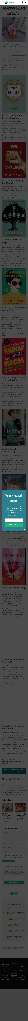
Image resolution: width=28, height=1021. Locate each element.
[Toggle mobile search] (22, 2)
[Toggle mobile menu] (25, 2)
